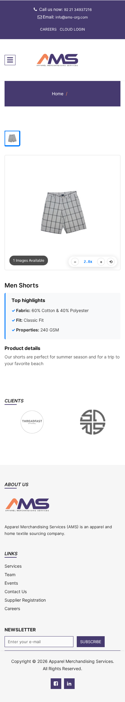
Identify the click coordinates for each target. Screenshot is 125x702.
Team (10, 574)
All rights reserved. (62, 668)
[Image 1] (12, 138)
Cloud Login (72, 29)
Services (13, 566)
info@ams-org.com (72, 17)
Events (11, 583)
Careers (48, 29)
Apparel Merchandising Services (81, 661)
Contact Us (16, 591)
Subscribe (90, 641)
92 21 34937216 (78, 9)
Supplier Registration (25, 600)
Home (57, 93)
